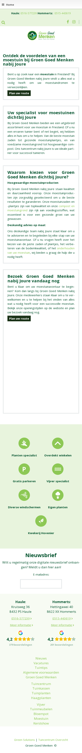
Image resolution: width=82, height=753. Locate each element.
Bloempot (41, 713)
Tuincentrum (41, 683)
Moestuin (41, 718)
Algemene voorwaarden (41, 672)
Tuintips (41, 667)
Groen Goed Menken (41, 677)
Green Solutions (24, 740)
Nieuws (41, 658)
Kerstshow (41, 723)
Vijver (41, 704)
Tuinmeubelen (41, 709)
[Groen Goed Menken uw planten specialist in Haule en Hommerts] (41, 35)
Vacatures (41, 663)
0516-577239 (29, 13)
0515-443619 (63, 13)
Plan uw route (19, 93)
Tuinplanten (41, 693)
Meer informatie (20, 625)
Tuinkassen (41, 688)
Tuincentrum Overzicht (53, 740)
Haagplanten (41, 697)
